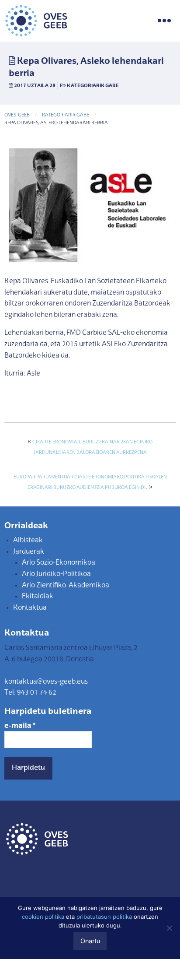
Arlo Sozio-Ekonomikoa (58, 562)
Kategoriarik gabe (93, 85)
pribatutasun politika (104, 916)
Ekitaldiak (37, 596)
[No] (169, 928)
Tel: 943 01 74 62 (30, 692)
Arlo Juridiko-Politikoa (56, 574)
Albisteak (28, 540)
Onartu (90, 941)
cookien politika (43, 916)
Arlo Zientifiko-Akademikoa (65, 585)
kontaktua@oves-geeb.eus (46, 681)
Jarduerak (28, 551)
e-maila (19, 726)
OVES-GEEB (17, 115)
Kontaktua (30, 607)
